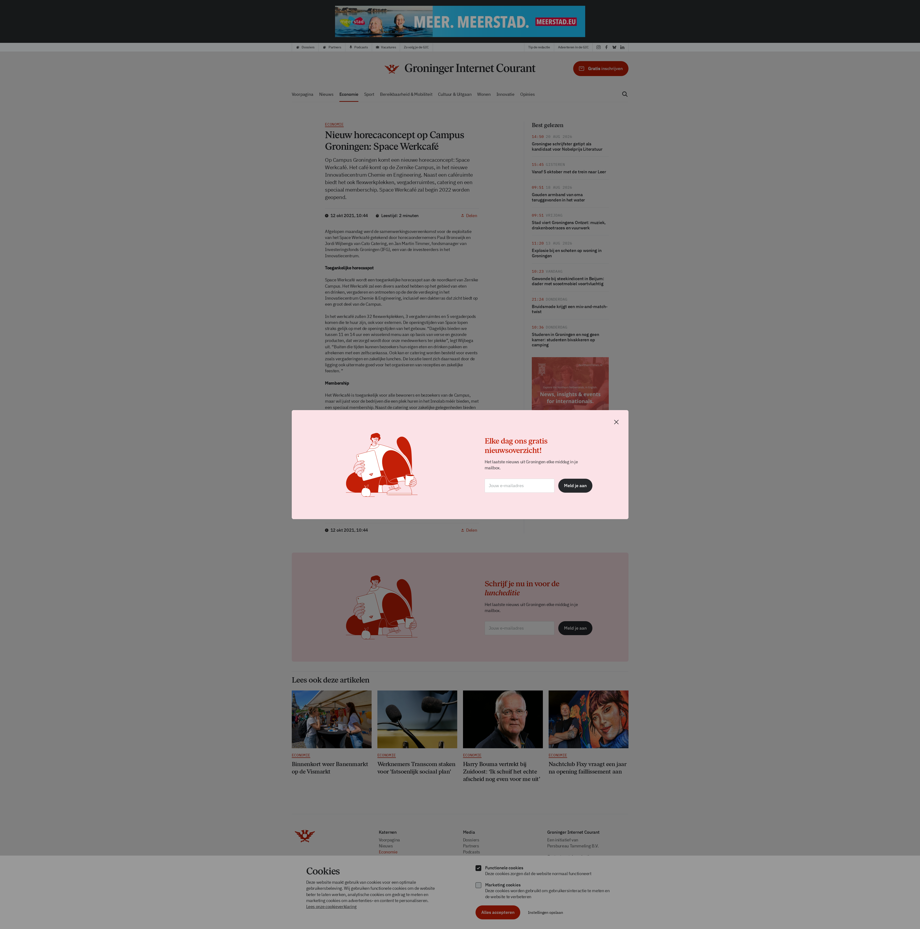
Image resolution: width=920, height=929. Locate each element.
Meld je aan (575, 485)
